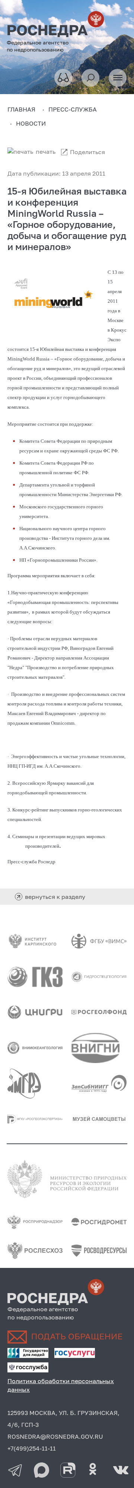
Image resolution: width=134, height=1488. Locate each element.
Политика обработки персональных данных (60, 1385)
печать (45, 151)
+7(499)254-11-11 (31, 1448)
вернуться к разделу (55, 896)
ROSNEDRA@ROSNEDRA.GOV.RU (55, 1436)
